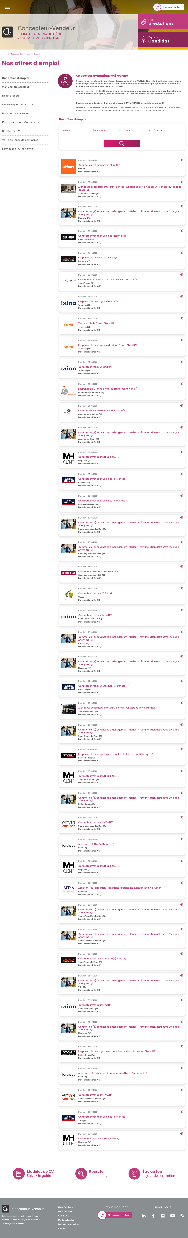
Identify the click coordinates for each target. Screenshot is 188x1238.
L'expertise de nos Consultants (20, 122)
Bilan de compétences (15, 113)
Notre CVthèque (65, 1207)
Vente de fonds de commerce (20, 140)
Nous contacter (172, 7)
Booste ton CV (11, 131)
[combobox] (76, 130)
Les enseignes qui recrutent (18, 104)
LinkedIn (143, 1215)
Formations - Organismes (17, 148)
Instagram (163, 1215)
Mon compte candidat (15, 86)
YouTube (172, 1215)
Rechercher (122, 143)
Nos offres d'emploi (15, 78)
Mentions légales (66, 1220)
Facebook (153, 1215)
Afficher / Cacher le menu (7, 7)
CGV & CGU (63, 1216)
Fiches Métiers (10, 95)
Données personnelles (68, 1224)
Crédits (61, 1228)
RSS (182, 1215)
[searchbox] (76, 130)
